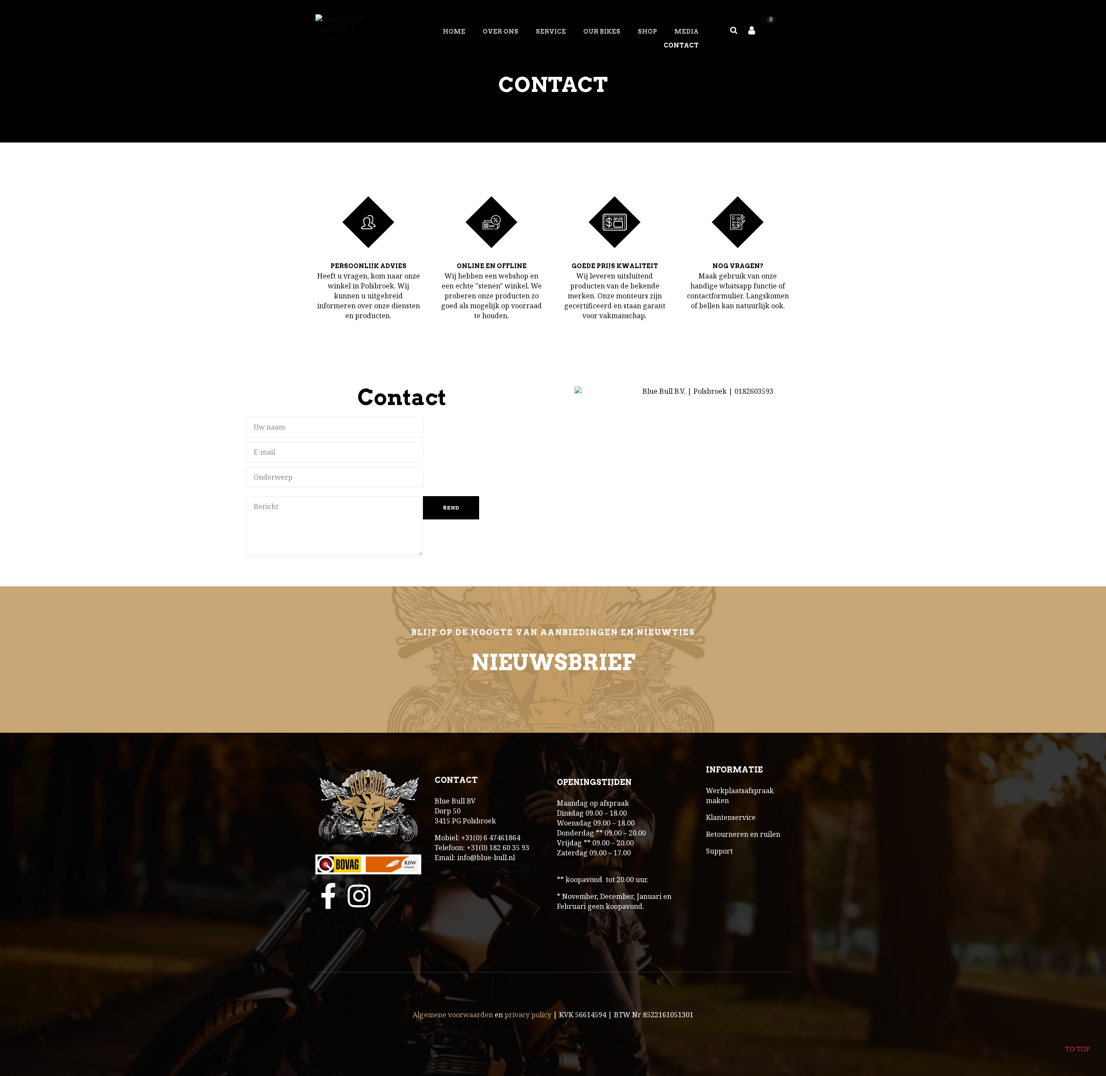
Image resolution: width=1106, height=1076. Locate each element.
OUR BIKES (601, 31)
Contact (681, 45)
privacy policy (528, 1014)
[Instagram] (359, 896)
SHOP (647, 31)
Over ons (500, 31)
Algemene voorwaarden (453, 1014)
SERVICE (551, 31)
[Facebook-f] (328, 896)
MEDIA (686, 31)
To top (1077, 1049)
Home (454, 31)
